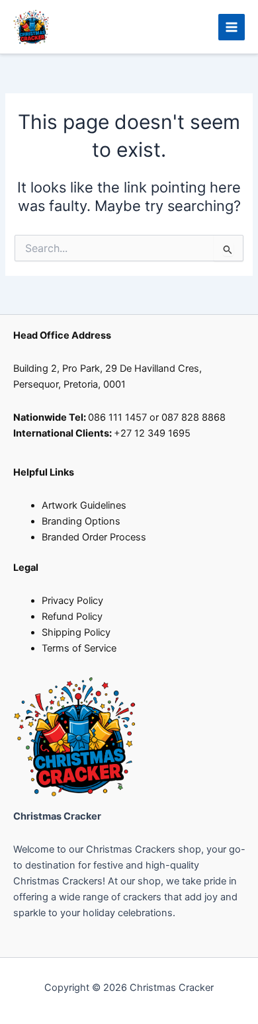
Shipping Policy (76, 632)
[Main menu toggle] (231, 27)
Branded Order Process (94, 537)
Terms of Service (79, 648)
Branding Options (81, 521)
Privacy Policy (72, 601)
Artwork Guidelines (84, 505)
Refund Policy (72, 616)
